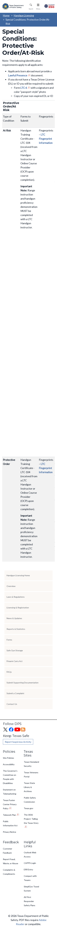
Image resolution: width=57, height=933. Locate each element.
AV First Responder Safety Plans (29, 901)
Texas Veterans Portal (31, 774)
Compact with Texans (30, 878)
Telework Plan (9, 815)
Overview (11, 586)
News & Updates (14, 618)
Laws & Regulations (16, 597)
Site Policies (8, 758)
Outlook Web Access (30, 854)
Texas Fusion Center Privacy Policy (10, 804)
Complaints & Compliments (9, 872)
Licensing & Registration (18, 607)
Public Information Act (10, 823)
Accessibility (8, 764)
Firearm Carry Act (15, 661)
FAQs (9, 672)
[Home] (13, 6)
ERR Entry (28, 869)
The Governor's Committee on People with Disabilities (10, 777)
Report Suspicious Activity (18, 741)
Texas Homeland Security (31, 764)
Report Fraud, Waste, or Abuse (10, 861)
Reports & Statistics (16, 629)
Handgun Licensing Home (18, 575)
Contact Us (12, 704)
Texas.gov (28, 808)
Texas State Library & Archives (29, 787)
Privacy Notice (9, 832)
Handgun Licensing (24, 15)
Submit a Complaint (15, 693)
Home (6, 15)
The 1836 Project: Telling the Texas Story (31, 818)
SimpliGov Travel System (31, 888)
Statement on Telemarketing (9, 791)
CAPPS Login (30, 863)
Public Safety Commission (30, 799)
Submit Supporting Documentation (22, 682)
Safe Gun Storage (15, 650)
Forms (9, 639)
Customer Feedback (7, 850)
